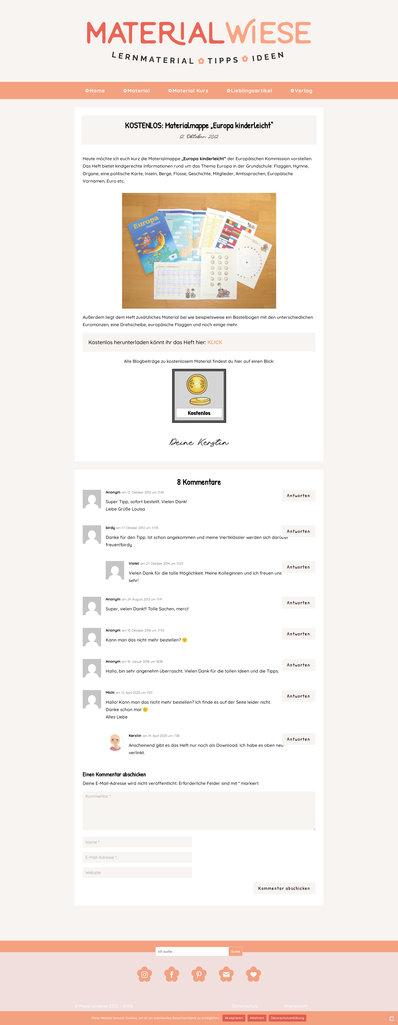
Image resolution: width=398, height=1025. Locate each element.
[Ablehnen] (392, 1018)
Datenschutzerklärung (287, 1018)
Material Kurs (190, 91)
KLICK (215, 342)
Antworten (298, 495)
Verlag (304, 91)
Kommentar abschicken (284, 888)
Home (97, 91)
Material (139, 91)
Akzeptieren (234, 1018)
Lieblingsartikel (251, 91)
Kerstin (135, 735)
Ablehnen (257, 1018)
